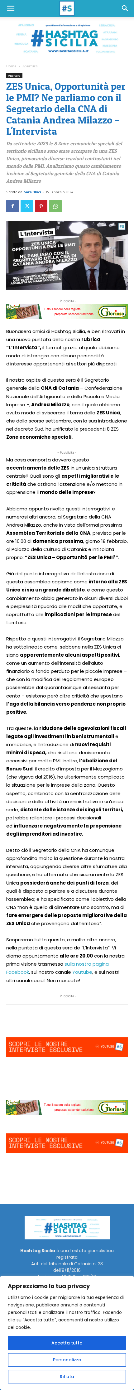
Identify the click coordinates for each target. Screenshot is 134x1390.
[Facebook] (12, 206)
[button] (11, 8)
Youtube (82, 972)
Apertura (30, 66)
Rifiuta (67, 1376)
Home (11, 66)
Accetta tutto (67, 1343)
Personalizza (67, 1360)
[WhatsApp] (55, 206)
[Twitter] (27, 206)
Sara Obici (32, 192)
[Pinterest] (41, 206)
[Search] (125, 8)
